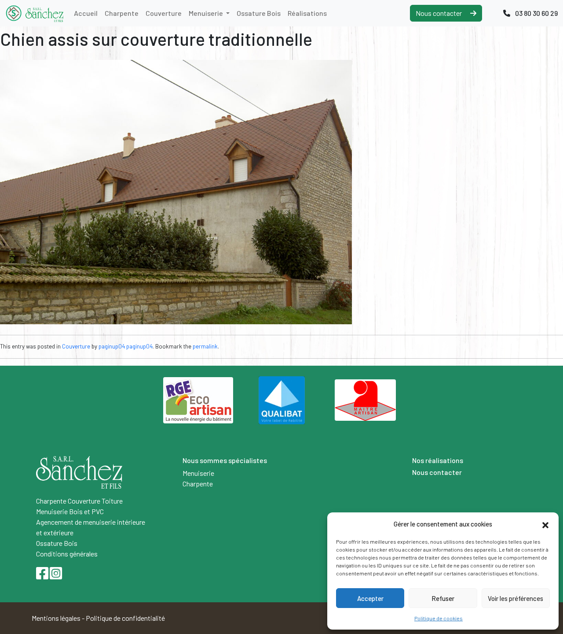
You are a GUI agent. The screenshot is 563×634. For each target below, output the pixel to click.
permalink (205, 346)
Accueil (86, 13)
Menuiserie (206, 13)
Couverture (164, 13)
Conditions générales (67, 553)
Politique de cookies (438, 618)
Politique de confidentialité (125, 618)
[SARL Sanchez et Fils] (34, 13)
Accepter (370, 598)
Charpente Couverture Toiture (79, 501)
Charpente (122, 13)
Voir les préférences (515, 598)
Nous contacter (439, 13)
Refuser (442, 598)
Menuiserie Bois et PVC (70, 511)
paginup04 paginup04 (126, 346)
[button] (545, 523)
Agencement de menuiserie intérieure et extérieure (90, 527)
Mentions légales (56, 618)
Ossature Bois (259, 13)
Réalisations (307, 13)
